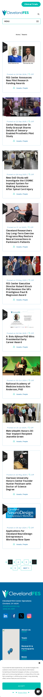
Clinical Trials (31, 4)
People (25, 88)
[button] (39, 663)
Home (18, 35)
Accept (21, 686)
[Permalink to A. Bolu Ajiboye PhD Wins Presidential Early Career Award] (21, 327)
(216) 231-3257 (8, 609)
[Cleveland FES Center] (15, 13)
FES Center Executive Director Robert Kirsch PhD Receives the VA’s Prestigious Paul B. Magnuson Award (19, 290)
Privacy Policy (22, 692)
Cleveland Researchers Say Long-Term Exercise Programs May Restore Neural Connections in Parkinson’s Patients (20, 237)
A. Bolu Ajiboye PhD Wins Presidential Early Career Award (20, 340)
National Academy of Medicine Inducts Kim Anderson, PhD (18, 387)
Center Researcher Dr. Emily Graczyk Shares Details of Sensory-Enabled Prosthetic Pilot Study (20, 131)
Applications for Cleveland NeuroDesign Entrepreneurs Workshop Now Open (19, 535)
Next (25, 568)
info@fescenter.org (10, 606)
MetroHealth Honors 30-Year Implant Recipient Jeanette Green (20, 434)
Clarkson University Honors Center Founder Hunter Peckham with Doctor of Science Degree (19, 484)
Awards (24, 35)
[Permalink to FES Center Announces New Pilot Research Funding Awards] (21, 68)
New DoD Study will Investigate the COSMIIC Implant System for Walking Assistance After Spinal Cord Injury (19, 184)
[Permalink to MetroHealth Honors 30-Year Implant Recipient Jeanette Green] (21, 421)
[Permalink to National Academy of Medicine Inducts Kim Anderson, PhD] (21, 374)
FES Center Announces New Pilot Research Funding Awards (19, 81)
